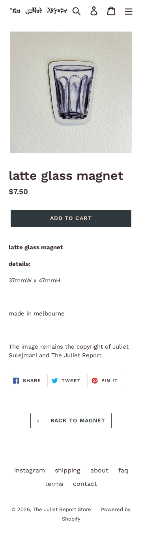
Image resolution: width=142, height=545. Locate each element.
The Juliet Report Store (62, 509)
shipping (67, 470)
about (99, 470)
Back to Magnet (77, 420)
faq (123, 470)
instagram (29, 470)
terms (54, 483)
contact (85, 483)
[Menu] (128, 10)
